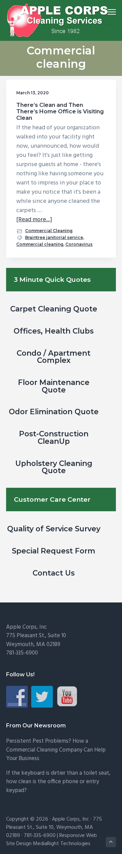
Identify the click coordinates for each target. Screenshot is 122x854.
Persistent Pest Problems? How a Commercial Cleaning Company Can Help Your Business (56, 750)
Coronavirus (79, 244)
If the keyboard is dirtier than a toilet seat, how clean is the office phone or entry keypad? (58, 782)
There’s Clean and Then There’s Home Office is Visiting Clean (60, 111)
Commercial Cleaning (49, 230)
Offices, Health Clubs (54, 330)
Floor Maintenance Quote (53, 386)
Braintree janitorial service (54, 237)
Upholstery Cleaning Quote (53, 467)
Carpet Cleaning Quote (53, 308)
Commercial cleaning (39, 244)
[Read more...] (34, 219)
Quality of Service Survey (53, 528)
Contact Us (54, 572)
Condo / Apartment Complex (53, 357)
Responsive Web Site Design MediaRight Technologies (51, 839)
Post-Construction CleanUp (53, 437)
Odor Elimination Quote (54, 411)
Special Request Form (53, 550)
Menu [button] (103, 12)
